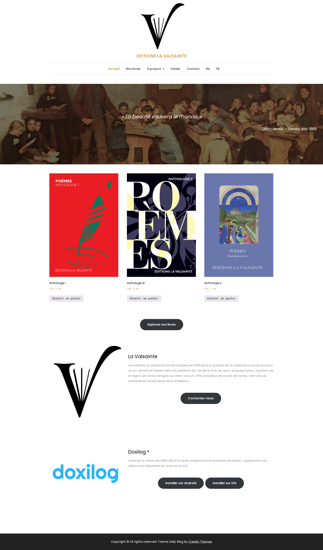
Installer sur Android (180, 483)
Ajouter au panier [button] (66, 298)
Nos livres (133, 69)
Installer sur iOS (224, 483)
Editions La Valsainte (161, 55)
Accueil (113, 69)
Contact (193, 69)
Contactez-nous (201, 398)
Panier (175, 69)
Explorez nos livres (161, 324)
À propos (154, 69)
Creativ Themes (200, 542)
